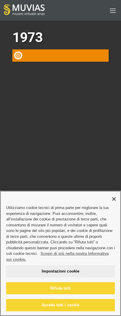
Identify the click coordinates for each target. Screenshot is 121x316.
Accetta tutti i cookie (61, 305)
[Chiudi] (113, 199)
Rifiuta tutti (60, 288)
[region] (60, 253)
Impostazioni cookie (60, 271)
